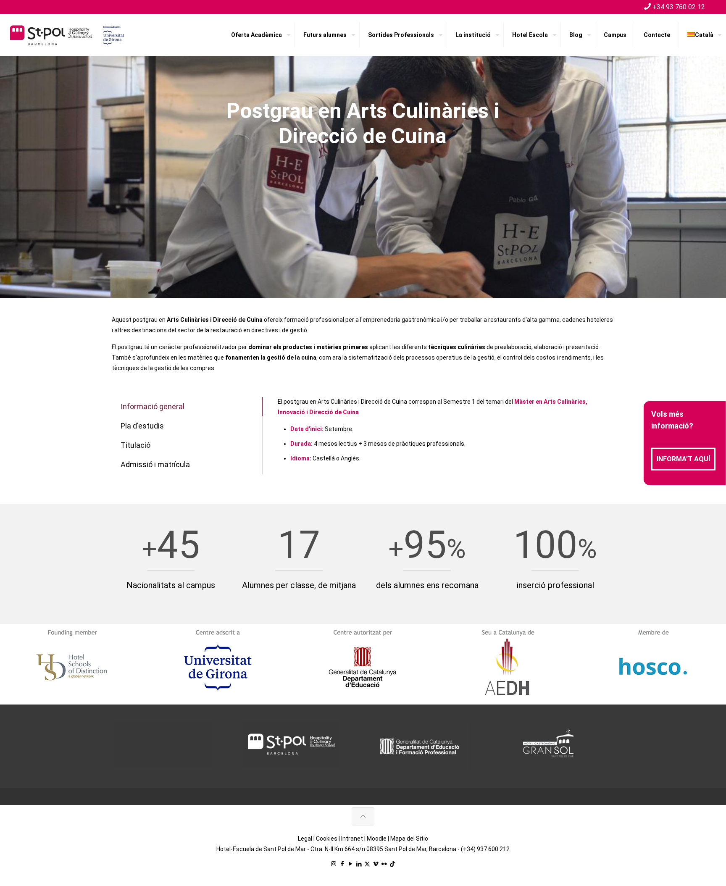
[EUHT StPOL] (67, 35)
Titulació (135, 445)
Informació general (152, 406)
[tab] (187, 406)
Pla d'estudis (142, 425)
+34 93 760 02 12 (678, 7)
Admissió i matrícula (155, 464)
